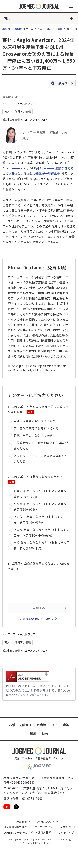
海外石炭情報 (55, 28)
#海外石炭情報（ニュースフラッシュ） (25, 119)
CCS (54, 725)
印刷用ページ (64, 83)
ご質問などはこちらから (36, 619)
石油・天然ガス (20, 725)
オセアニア (9, 103)
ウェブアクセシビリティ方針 (52, 827)
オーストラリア (26, 103)
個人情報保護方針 (15, 827)
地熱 (66, 725)
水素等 (41, 725)
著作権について (47, 821)
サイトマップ (66, 832)
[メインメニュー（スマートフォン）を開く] (71, 6)
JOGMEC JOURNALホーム (17, 28)
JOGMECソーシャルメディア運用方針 (28, 832)
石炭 (7, 18)
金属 (33, 733)
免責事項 (23, 821)
